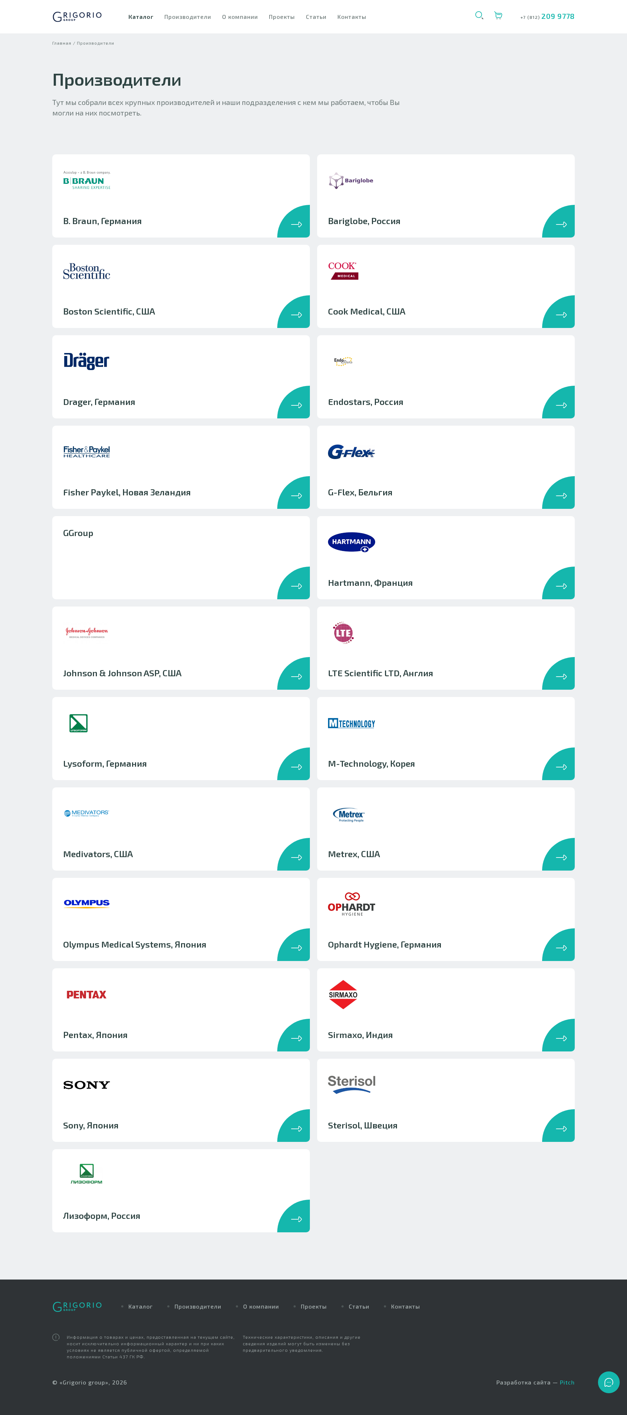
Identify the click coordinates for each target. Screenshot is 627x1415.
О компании (240, 16)
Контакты (351, 16)
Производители (187, 16)
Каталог (140, 16)
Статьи (316, 16)
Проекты (282, 16)
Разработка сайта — (535, 1382)
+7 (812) (530, 17)
